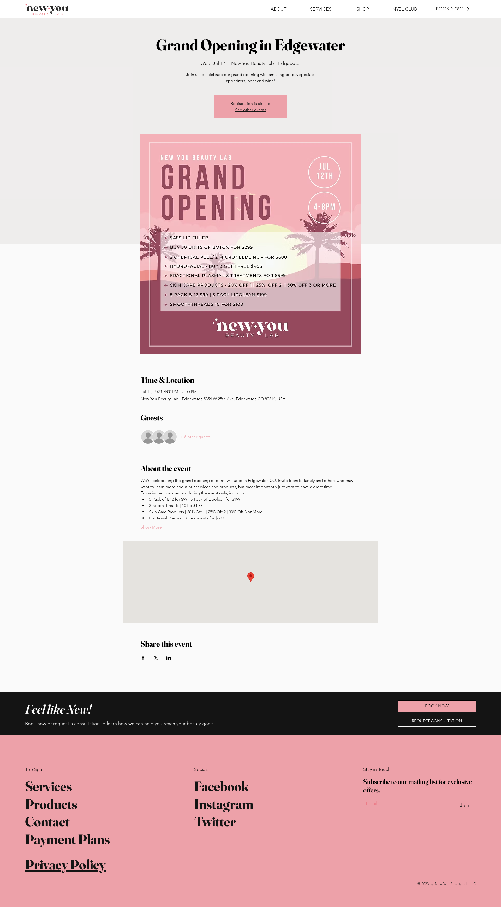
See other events (250, 109)
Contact (47, 821)
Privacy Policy (65, 864)
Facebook (221, 786)
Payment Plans (67, 839)
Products (51, 804)
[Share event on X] (155, 658)
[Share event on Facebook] (143, 658)
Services (48, 786)
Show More (151, 527)
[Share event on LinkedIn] (168, 658)
